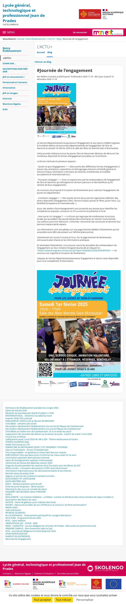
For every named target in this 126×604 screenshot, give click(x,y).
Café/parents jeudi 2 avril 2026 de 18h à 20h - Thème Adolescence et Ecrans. (41, 439)
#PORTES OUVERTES (15, 512)
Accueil (20, 38)
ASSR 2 (8, 494)
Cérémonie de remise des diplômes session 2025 (28, 462)
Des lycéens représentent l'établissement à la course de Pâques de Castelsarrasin (44, 426)
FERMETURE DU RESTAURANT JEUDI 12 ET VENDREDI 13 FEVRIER (36, 447)
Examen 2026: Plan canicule (18, 418)
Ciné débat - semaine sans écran (21, 423)
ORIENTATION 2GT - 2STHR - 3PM (21, 523)
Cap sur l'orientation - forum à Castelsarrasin (27, 449)
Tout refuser (63, 600)
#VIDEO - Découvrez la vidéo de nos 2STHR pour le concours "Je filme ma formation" (46, 504)
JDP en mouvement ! (13, 76)
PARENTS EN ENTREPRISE (17, 536)
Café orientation (13, 510)
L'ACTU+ (51, 38)
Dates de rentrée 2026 (16, 410)
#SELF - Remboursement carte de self (23, 483)
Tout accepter (42, 600)
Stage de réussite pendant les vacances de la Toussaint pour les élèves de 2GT (42, 465)
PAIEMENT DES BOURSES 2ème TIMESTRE (25, 491)
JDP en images (10, 93)
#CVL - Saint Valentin (15, 520)
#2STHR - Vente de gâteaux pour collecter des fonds (30, 502)
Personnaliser (85, 600)
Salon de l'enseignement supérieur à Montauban (29, 460)
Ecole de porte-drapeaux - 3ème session (24, 486)
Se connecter (80, 32)
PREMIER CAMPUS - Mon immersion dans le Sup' (29, 528)
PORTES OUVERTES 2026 (17, 441)
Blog (59, 38)
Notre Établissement (36, 38)
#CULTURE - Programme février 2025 (23, 517)
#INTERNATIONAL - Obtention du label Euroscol (28, 415)
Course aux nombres (15, 436)
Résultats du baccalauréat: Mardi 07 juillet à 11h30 (29, 413)
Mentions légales (12, 103)
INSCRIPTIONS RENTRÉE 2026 (15, 70)
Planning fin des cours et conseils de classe (26, 489)
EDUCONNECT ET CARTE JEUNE (20, 478)
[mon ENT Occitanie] (107, 32)
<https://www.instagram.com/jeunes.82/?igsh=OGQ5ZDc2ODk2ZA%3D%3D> (74, 250)
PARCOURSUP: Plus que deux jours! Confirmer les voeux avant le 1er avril (40, 455)
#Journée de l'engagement (18, 538)
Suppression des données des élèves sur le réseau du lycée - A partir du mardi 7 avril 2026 (48, 434)
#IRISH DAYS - (12, 507)
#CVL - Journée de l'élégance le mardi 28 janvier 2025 (30, 531)
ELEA (5, 109)
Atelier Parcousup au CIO (17, 444)
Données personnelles (68, 573)
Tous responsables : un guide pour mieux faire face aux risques (35, 452)
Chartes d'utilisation (44, 573)
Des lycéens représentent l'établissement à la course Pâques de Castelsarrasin (43, 428)
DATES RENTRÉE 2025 (15, 481)
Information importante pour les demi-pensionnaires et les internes (38, 470)
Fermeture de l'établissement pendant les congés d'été (31, 407)
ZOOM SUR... (9, 63)
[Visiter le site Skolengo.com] (105, 570)
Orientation (9, 87)
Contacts (7, 573)
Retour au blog (42, 61)
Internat (7, 98)
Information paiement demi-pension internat (27, 457)
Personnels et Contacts (15, 82)
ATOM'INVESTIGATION (16, 533)
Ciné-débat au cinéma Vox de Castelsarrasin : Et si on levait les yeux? (38, 431)
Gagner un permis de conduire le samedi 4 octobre (29, 476)
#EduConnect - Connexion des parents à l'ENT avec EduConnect (36, 468)
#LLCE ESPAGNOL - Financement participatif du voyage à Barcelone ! (38, 515)
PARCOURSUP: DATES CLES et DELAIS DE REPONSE (29, 420)
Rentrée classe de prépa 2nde (19, 473)
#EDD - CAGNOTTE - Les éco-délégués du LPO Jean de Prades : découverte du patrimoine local (50, 525)
